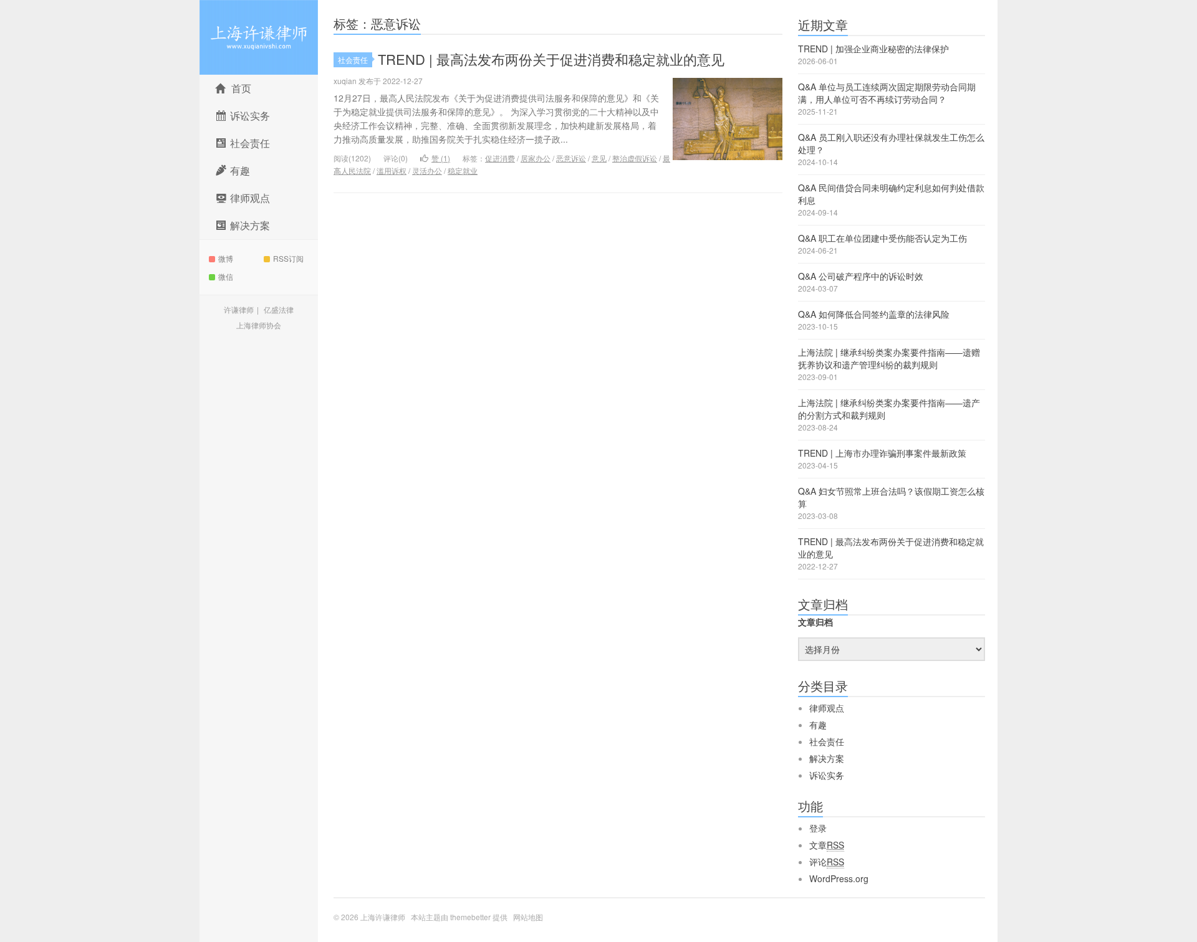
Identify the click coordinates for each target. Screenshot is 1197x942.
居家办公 (535, 158)
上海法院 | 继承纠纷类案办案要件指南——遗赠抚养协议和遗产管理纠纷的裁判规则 (889, 358)
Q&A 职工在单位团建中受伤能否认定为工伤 (882, 238)
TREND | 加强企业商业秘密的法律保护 (873, 48)
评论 (826, 861)
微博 (225, 258)
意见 (599, 158)
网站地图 (528, 916)
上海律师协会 (258, 325)
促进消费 (500, 158)
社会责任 (353, 59)
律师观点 (826, 708)
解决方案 (826, 758)
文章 (826, 845)
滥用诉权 (391, 170)
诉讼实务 (826, 775)
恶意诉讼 (571, 158)
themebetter (470, 916)
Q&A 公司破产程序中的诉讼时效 (860, 276)
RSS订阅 (288, 258)
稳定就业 (463, 170)
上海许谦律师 (259, 37)
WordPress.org (838, 878)
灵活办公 (427, 170)
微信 (225, 276)
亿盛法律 (279, 309)
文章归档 (815, 622)
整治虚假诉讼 (634, 158)
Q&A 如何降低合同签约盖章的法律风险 (873, 314)
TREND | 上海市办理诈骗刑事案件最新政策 (882, 453)
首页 (241, 88)
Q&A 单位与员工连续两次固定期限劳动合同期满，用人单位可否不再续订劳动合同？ (887, 92)
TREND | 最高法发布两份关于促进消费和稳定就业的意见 (551, 59)
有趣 (818, 724)
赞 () (440, 158)
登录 (818, 828)
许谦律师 (239, 309)
